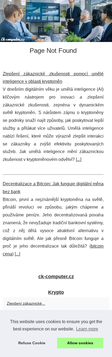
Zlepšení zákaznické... (26, 303)
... (78, 159)
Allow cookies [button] (80, 343)
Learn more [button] (87, 329)
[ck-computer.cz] (56, 21)
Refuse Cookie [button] (31, 343)
